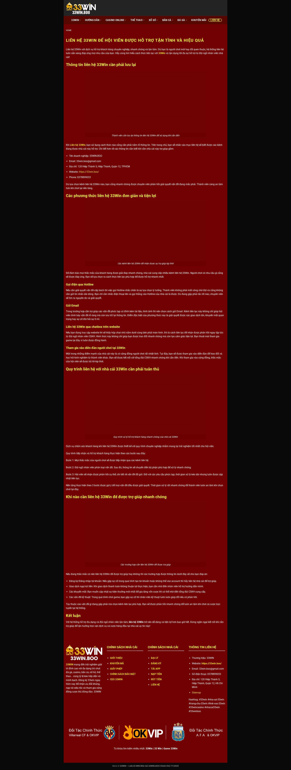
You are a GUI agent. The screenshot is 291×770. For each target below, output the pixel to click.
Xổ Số (152, 20)
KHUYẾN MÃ (117, 663)
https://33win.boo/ (89, 171)
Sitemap (196, 692)
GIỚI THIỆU (116, 658)
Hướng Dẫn (92, 20)
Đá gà (181, 20)
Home (68, 30)
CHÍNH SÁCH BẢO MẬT (123, 674)
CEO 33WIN (116, 679)
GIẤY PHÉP (116, 668)
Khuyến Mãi (198, 20)
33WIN (75, 20)
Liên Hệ (215, 20)
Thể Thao (136, 20)
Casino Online (115, 20)
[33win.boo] (81, 8)
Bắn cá (166, 20)
